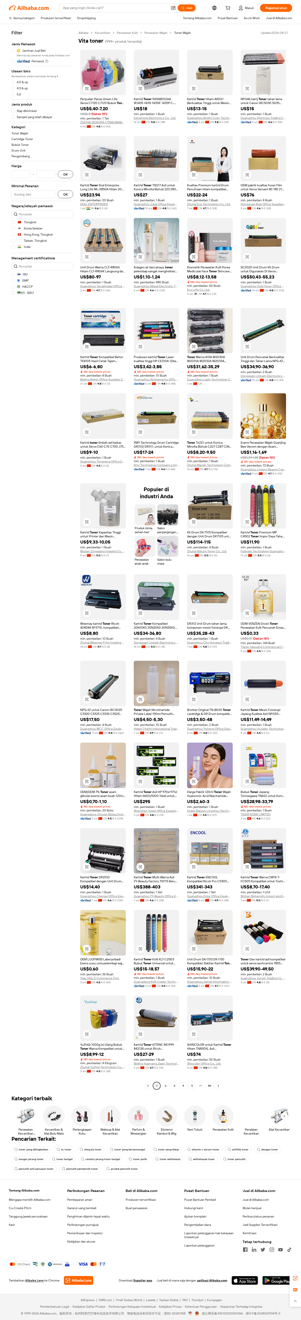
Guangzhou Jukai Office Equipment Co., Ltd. (156, 204)
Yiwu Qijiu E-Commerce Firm (99, 978)
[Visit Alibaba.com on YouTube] (280, 1249)
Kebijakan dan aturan (81, 1241)
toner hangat (64, 1159)
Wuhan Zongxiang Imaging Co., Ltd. (103, 551)
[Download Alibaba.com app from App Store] (245, 1280)
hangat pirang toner (31, 1159)
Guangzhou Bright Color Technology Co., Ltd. (210, 118)
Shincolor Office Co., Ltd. (204, 1063)
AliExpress (88, 1300)
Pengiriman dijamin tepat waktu (88, 1216)
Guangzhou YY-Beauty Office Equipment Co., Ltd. (156, 896)
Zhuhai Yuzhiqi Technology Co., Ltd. (103, 1067)
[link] (295, 1278)
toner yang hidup (168, 1149)
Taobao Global (168, 1300)
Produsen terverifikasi (141, 1199)
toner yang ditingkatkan (33, 1149)
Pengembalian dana (197, 1225)
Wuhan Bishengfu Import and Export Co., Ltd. (263, 896)
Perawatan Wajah (155, 33)
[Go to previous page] (148, 1086)
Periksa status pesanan (258, 1216)
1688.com (105, 1300)
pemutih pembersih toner (82, 1168)
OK (65, 174)
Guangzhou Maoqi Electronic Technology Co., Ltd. (156, 286)
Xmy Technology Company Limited (156, 465)
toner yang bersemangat (129, 1149)
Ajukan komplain (195, 1216)
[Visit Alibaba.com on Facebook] (245, 1249)
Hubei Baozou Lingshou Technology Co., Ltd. (210, 811)
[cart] (228, 8)
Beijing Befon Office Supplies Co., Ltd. (103, 379)
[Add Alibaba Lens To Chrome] (78, 1280)
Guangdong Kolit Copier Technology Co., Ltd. (156, 981)
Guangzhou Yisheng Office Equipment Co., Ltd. (210, 728)
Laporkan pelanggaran (199, 1245)
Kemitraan (249, 1233)
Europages (214, 1300)
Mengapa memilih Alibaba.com (29, 1199)
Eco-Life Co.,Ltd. (198, 289)
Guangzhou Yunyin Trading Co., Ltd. (263, 978)
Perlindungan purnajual (82, 1225)
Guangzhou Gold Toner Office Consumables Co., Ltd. (263, 286)
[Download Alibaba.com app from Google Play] (277, 1280)
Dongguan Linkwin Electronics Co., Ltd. (263, 376)
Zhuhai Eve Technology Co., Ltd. (208, 204)
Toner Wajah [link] (182, 33)
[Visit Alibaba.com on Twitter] (263, 1249)
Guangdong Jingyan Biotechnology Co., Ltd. (103, 814)
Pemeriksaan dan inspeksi (84, 1233)
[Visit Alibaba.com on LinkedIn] (254, 1249)
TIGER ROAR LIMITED (256, 814)
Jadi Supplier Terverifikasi (260, 1225)
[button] (173, 8)
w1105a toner (240, 1149)
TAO (185, 1300)
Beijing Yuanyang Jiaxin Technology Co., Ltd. (156, 1063)
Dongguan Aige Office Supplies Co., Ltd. (263, 204)
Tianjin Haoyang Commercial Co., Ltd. (263, 647)
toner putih (140, 1159)
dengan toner (269, 1149)
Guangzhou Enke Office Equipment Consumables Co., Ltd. (210, 896)
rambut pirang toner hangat (102, 1159)
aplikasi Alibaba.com (212, 1280)
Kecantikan (102, 33)
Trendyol (197, 1300)
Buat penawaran (137, 1208)
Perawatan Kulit (127, 33)
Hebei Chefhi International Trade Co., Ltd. (156, 728)
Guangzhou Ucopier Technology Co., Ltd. (263, 728)
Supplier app (142, 1280)
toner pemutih (236, 1159)
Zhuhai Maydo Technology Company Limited (210, 465)
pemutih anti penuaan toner (36, 1168)
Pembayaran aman (79, 1199)
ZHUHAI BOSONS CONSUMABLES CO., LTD (103, 122)
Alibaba (83, 33)
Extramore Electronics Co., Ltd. (155, 118)
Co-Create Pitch (20, 1208)
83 (209, 1085)
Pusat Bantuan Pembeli (200, 1199)
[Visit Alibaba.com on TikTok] (289, 1249)
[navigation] (42, 559)
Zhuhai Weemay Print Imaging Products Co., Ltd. (103, 642)
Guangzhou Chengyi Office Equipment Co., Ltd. (103, 896)
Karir (12, 1225)
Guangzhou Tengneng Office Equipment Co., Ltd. (103, 461)
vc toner (66, 1149)
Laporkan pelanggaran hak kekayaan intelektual (209, 1235)
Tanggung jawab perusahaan (28, 1216)
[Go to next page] (218, 1086)
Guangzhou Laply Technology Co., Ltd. (210, 379)
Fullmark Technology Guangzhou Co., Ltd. (263, 551)
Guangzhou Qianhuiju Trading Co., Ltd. (263, 118)
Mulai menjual (252, 1208)
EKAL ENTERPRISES (94, 204)
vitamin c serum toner (205, 1149)
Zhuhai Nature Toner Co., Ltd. (207, 551)
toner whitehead (170, 1159)
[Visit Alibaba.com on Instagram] (271, 1249)
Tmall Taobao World (129, 1300)
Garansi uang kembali (81, 1208)
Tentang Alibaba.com (24, 1190)
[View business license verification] (190, 1313)
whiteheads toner (204, 1159)
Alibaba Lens (34, 1280)
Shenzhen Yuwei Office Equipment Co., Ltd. (156, 811)
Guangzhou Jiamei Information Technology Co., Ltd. (210, 981)
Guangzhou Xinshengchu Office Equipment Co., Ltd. (156, 379)
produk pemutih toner (124, 1168)
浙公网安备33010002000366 (222, 1313)
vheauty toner (93, 1149)
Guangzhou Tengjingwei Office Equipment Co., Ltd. (103, 286)
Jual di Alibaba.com (256, 1199)
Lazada (150, 1300)
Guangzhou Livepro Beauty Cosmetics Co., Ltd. (263, 469)
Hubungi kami (193, 1208)
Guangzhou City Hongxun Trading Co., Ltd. (210, 642)
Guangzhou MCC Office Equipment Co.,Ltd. (103, 728)
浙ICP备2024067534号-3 (263, 1313)
